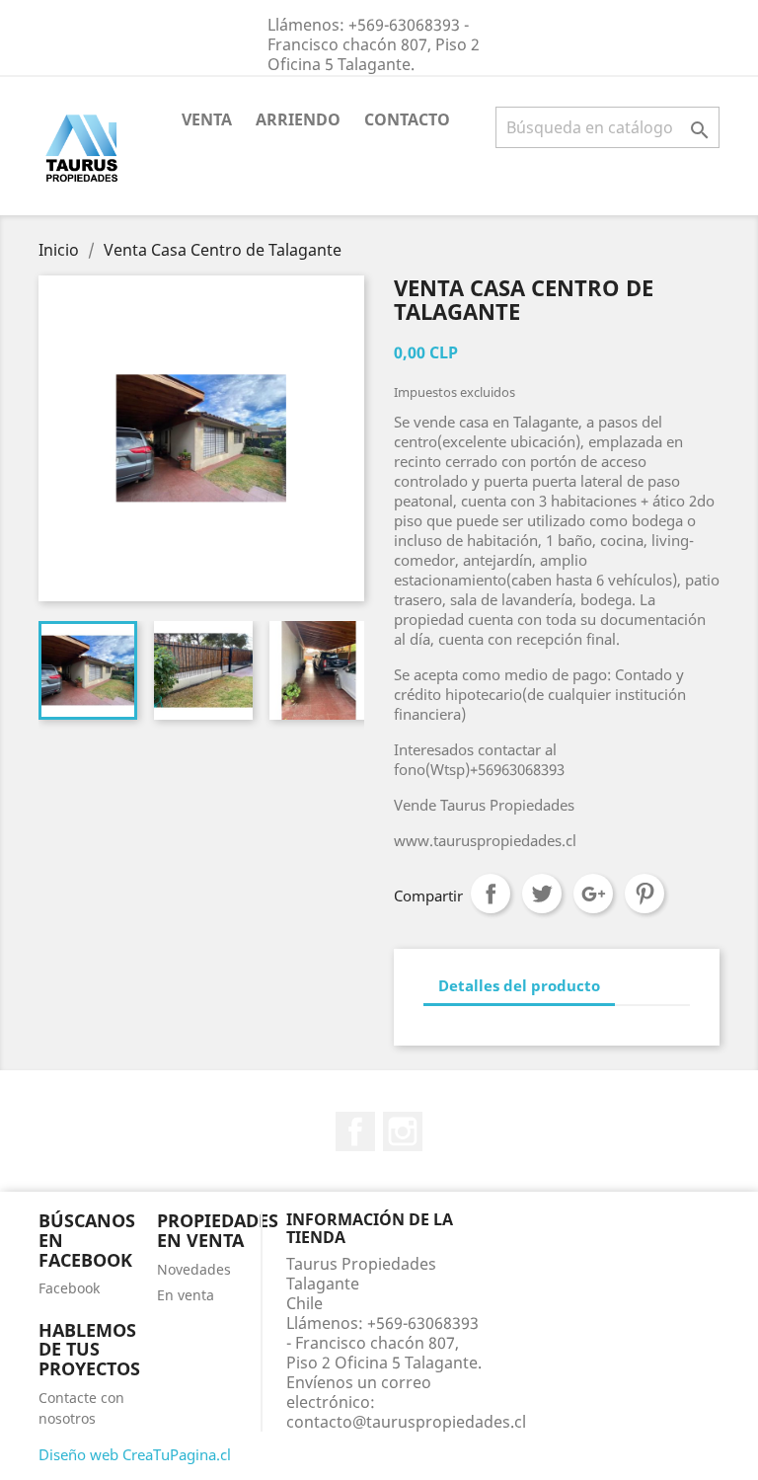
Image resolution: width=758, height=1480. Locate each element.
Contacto (407, 119)
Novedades (194, 1269)
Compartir (490, 893)
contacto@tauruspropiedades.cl (406, 1422)
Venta (207, 119)
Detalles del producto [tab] (519, 985)
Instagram (402, 1131)
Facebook (355, 1131)
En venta (185, 1294)
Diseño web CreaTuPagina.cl (134, 1454)
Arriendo (298, 119)
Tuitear (542, 893)
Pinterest (644, 893)
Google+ (593, 893)
